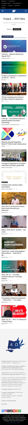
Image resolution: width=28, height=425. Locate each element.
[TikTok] (11, 411)
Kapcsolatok (17, 5)
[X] (8, 411)
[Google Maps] (20, 411)
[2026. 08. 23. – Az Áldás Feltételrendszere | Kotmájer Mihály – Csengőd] (14, 266)
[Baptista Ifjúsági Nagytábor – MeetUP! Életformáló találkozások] (14, 134)
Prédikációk (4, 203)
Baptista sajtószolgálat (7, 167)
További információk (15, 422)
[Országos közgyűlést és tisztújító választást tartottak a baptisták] (14, 155)
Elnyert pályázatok (17, 3)
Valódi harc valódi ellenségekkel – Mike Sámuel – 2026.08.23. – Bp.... (14, 253)
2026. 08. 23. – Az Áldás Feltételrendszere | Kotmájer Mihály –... (12, 277)
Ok (8, 422)
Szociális (4, 115)
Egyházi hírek (4, 51)
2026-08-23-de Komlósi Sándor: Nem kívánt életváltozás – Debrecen (13, 208)
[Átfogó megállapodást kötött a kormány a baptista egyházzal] (14, 89)
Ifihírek (3, 139)
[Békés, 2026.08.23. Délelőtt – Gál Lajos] (14, 222)
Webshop (3, 7)
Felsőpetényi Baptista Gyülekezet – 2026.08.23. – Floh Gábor (14, 299)
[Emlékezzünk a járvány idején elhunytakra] (14, 177)
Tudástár (3, 5)
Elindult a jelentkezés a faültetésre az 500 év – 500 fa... (14, 77)
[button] (26, 11)
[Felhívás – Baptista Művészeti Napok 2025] (14, 46)
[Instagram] (6, 411)
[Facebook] (3, 411)
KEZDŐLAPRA (17, 29)
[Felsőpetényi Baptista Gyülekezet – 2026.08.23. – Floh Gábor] (14, 290)
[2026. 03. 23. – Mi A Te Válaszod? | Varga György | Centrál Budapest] (14, 311)
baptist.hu (4, 79)
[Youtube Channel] (14, 411)
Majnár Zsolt (5, 212)
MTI (2, 101)
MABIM (3, 146)
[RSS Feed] (17, 411)
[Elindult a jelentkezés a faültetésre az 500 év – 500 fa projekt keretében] (14, 67)
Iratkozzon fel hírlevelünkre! (9, 400)
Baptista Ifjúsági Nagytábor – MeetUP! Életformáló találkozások (14, 143)
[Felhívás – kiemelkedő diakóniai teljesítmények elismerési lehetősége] (14, 110)
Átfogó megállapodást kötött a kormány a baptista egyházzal (13, 98)
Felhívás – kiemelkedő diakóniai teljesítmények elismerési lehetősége (13, 120)
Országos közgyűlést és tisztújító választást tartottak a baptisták (14, 164)
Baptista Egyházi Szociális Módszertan (10, 124)
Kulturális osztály (6, 58)
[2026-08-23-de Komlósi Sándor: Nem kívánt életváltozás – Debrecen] (14, 198)
